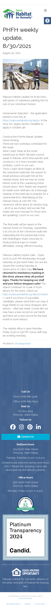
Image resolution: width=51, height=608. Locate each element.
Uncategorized (22, 343)
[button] (47, 20)
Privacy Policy (40, 604)
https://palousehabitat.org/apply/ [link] (21, 120)
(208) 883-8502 (29, 401)
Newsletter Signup (13, 604)
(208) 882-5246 (29, 396)
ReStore (27, 604)
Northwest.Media (25, 598)
